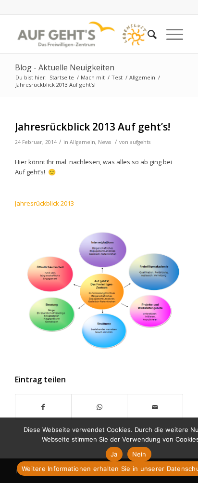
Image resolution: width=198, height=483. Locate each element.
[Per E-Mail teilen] (155, 406)
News (104, 142)
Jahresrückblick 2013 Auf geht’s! (92, 126)
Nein (139, 454)
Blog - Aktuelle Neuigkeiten (64, 67)
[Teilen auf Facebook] (43, 406)
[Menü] (170, 34)
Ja (114, 454)
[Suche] (147, 34)
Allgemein (82, 142)
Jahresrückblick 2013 (44, 203)
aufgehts (140, 142)
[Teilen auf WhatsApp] (99, 406)
